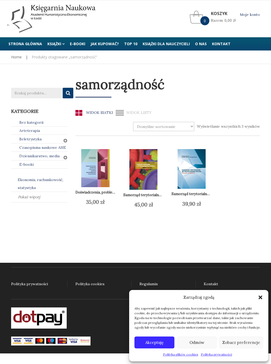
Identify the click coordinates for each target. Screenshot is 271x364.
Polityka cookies (90, 284)
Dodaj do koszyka (104, 202)
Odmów (196, 342)
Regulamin (148, 284)
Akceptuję (154, 342)
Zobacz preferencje (241, 342)
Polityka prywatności (216, 354)
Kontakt (211, 284)
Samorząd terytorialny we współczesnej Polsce (210, 194)
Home (16, 56)
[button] (260, 297)
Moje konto (250, 14)
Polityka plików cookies (180, 354)
